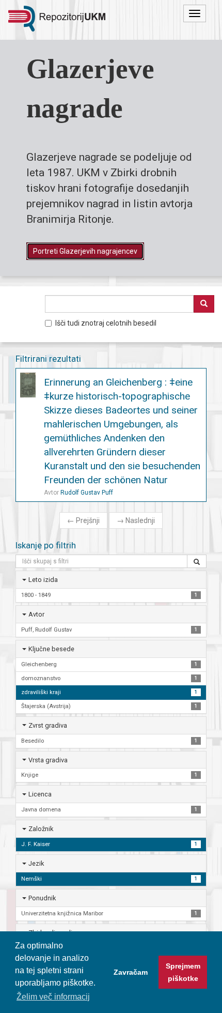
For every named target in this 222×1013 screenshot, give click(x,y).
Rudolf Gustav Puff (86, 492)
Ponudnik (42, 898)
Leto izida (43, 580)
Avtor (36, 614)
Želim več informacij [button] (53, 996)
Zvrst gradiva (47, 725)
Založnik (40, 829)
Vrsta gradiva (48, 760)
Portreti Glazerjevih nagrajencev (85, 251)
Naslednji (136, 520)
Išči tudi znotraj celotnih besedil (105, 323)
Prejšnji (83, 520)
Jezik (36, 863)
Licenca (40, 794)
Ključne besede (51, 649)
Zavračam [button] (131, 972)
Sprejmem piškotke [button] (183, 972)
